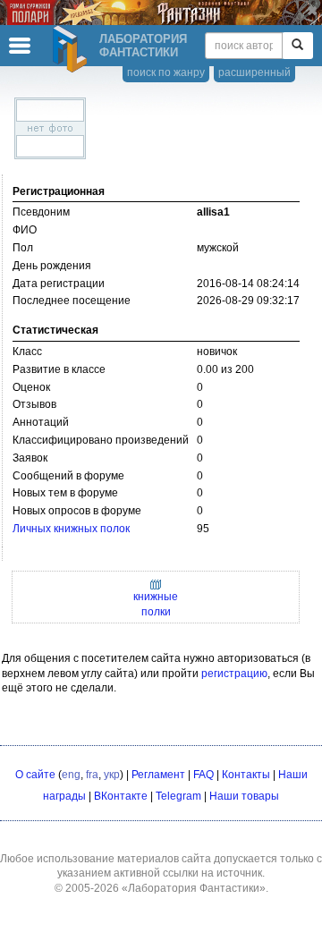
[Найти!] (297, 45)
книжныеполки (155, 604)
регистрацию (234, 673)
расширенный (254, 72)
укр (112, 774)
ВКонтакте (121, 796)
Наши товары (244, 796)
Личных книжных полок (71, 528)
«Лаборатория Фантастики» (194, 888)
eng (71, 774)
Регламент (158, 774)
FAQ (203, 774)
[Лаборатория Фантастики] (72, 49)
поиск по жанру (166, 72)
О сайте (35, 774)
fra (92, 774)
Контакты (246, 774)
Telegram (178, 796)
